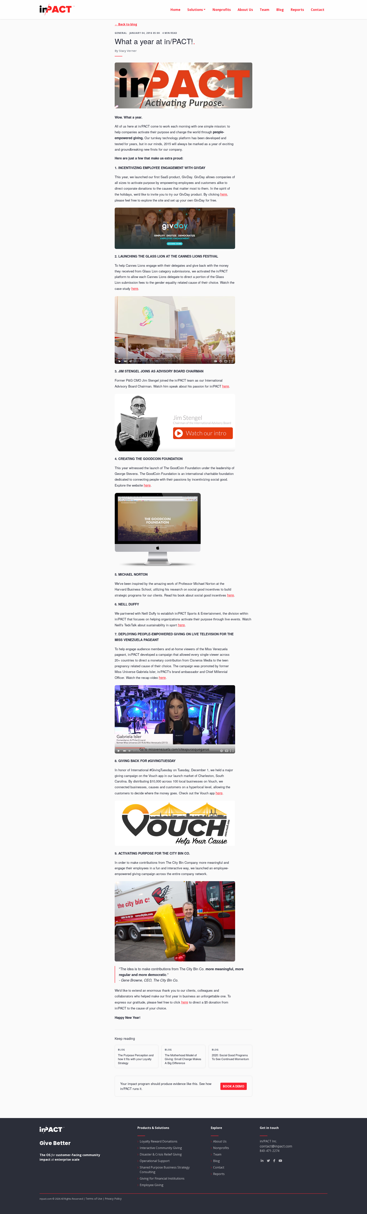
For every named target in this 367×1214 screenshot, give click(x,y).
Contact (317, 9)
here (223, 194)
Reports (297, 9)
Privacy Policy (113, 1198)
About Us (220, 1141)
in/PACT (101, 9)
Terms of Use (93, 1198)
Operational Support (155, 1161)
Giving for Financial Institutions (162, 1178)
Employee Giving (151, 1185)
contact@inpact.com (276, 1146)
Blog (280, 9)
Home (175, 9)
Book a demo (233, 1086)
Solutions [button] (195, 9)
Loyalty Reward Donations (158, 1141)
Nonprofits (221, 9)
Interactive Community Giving (161, 1148)
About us (245, 9)
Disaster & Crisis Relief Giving (161, 1154)
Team (264, 9)
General (121, 33)
